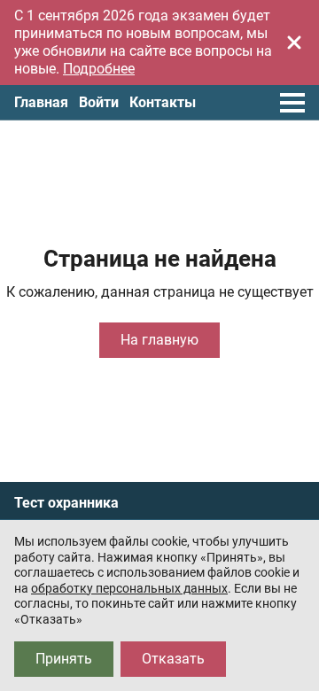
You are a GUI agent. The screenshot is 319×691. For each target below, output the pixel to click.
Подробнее (99, 68)
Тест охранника (66, 503)
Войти (99, 102)
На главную (159, 339)
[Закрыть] (294, 42)
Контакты (162, 102)
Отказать (173, 658)
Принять (63, 658)
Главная (41, 102)
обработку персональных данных (129, 588)
